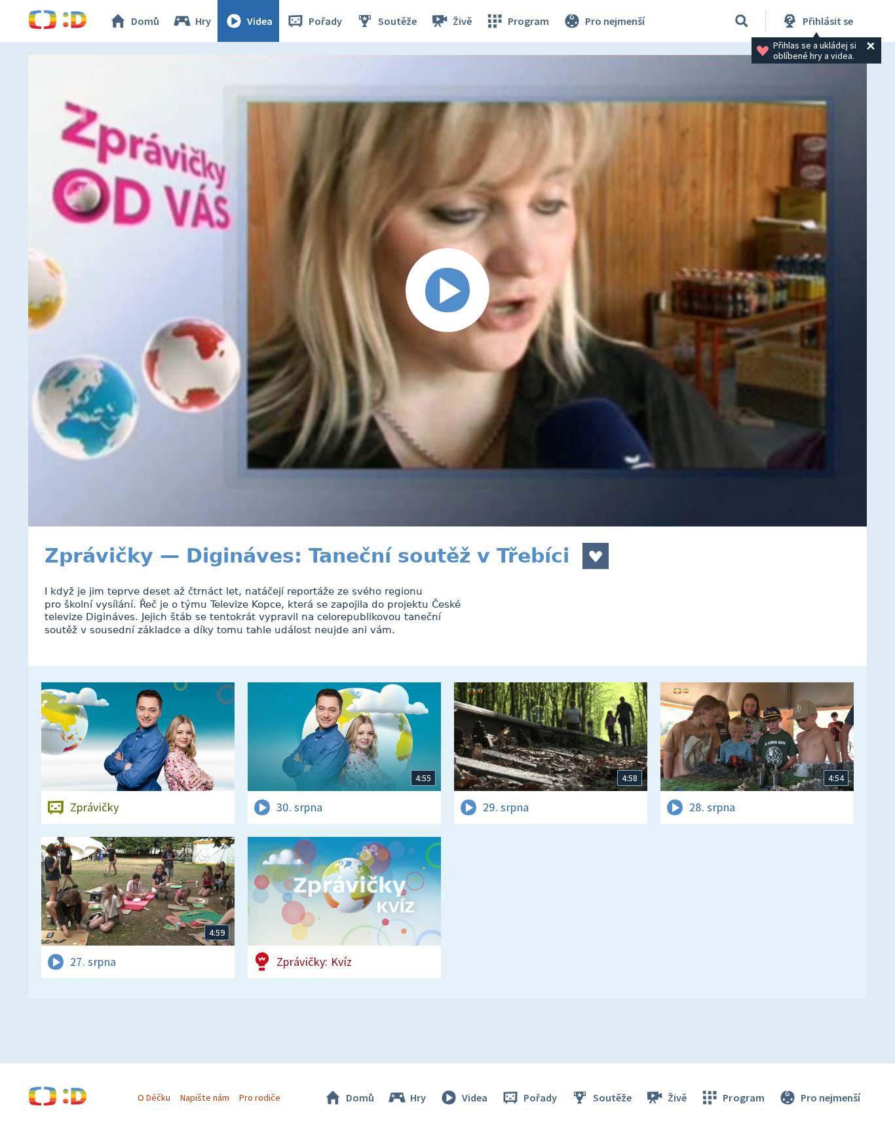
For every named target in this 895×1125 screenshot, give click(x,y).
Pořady (325, 21)
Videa (260, 21)
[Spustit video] (447, 290)
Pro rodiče (259, 1097)
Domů (145, 21)
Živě (462, 21)
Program (528, 21)
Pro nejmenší (615, 21)
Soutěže (397, 21)
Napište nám (204, 1097)
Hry (203, 21)
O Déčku (154, 1097)
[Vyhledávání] (741, 21)
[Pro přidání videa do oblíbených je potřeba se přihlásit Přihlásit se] (595, 556)
